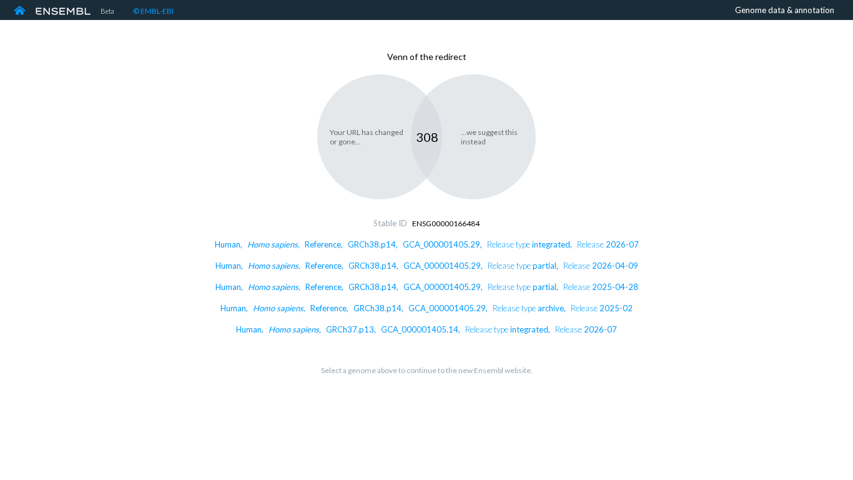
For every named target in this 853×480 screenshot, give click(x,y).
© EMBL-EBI (153, 11)
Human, (427, 244)
